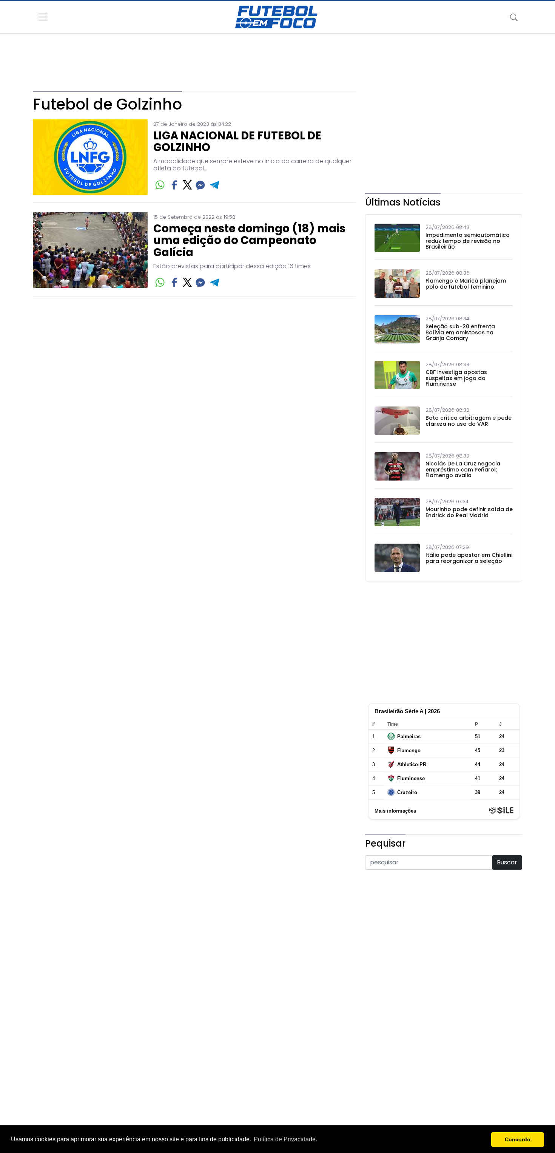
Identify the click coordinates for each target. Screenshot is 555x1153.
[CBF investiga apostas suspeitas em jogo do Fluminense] (397, 375)
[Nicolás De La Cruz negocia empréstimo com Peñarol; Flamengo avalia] (397, 466)
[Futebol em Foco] (276, 17)
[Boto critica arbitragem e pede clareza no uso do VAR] (397, 420)
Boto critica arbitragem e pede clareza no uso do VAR (469, 421)
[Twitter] (187, 185)
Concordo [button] (517, 1139)
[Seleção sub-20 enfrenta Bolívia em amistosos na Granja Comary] (397, 329)
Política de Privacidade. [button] (285, 1139)
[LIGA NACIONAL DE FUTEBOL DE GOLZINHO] (90, 157)
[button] (483, 1140)
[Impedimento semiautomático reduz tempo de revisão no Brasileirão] (397, 238)
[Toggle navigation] (514, 17)
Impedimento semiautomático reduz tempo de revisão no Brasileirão (468, 241)
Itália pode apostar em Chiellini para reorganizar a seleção (469, 558)
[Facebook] (174, 185)
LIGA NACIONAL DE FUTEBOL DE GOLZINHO (237, 142)
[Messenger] (200, 185)
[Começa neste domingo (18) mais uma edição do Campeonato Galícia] (90, 250)
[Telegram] (215, 185)
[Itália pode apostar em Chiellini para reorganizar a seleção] (397, 558)
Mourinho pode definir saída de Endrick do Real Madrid (469, 512)
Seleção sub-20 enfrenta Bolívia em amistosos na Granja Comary (460, 332)
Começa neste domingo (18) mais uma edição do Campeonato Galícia (249, 241)
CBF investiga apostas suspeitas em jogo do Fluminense (456, 378)
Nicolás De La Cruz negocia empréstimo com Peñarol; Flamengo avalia (463, 469)
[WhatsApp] (159, 185)
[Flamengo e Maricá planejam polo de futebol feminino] (397, 283)
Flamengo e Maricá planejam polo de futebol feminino (466, 284)
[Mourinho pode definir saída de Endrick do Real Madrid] (397, 512)
